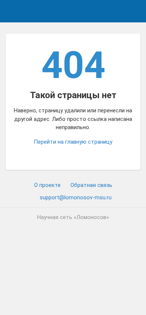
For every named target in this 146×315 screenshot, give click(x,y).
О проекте (47, 185)
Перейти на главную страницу (73, 141)
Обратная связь (91, 185)
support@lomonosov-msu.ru (76, 197)
